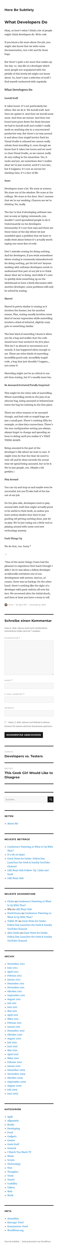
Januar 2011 (13, 1026)
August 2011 (14, 999)
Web (9, 1191)
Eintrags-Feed (15, 1222)
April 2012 (12, 971)
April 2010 (12, 1054)
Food (10, 1132)
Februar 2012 (14, 975)
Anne (10, 605)
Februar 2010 (14, 1062)
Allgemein (13, 1120)
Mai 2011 (12, 1011)
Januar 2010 (13, 1066)
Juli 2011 (11, 1003)
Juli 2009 (12, 1089)
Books (10, 1124)
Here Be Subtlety (19, 10)
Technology (14, 1163)
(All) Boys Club (15, 878)
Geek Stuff (13, 1144)
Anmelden (13, 1218)
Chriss (10, 901)
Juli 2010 (12, 1042)
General (11, 1148)
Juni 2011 (12, 1007)
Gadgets (11, 1136)
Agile (10, 1116)
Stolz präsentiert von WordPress (36, 1241)
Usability (12, 1183)
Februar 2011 (14, 1022)
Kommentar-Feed (17, 1226)
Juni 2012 (12, 967)
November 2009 (16, 1073)
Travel (10, 1179)
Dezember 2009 (16, 1070)
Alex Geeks (13, 932)
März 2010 (13, 1058)
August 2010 (14, 1038)
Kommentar (12, 638)
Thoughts (12, 1171)
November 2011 (15, 987)
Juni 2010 (12, 1046)
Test (9, 1167)
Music (10, 1156)
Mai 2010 (12, 1050)
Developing (35, 605)
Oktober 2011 (14, 991)
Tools (10, 1175)
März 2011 (12, 1018)
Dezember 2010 (15, 1030)
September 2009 (16, 1081)
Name (9, 680)
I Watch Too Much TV (19, 1152)
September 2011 (16, 995)
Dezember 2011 (15, 983)
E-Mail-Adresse (14, 694)
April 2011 (12, 1015)
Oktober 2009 (15, 1077)
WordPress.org (15, 1230)
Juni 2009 (12, 1093)
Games (11, 1140)
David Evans (14, 913)
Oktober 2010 (14, 1034)
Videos (11, 1187)
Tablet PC (12, 921)
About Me (12, 823)
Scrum (10, 1160)
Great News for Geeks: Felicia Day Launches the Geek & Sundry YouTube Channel (28, 862)
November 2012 (16, 963)
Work (43, 605)
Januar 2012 (13, 979)
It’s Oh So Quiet (16, 854)
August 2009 (14, 1085)
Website (9, 708)
